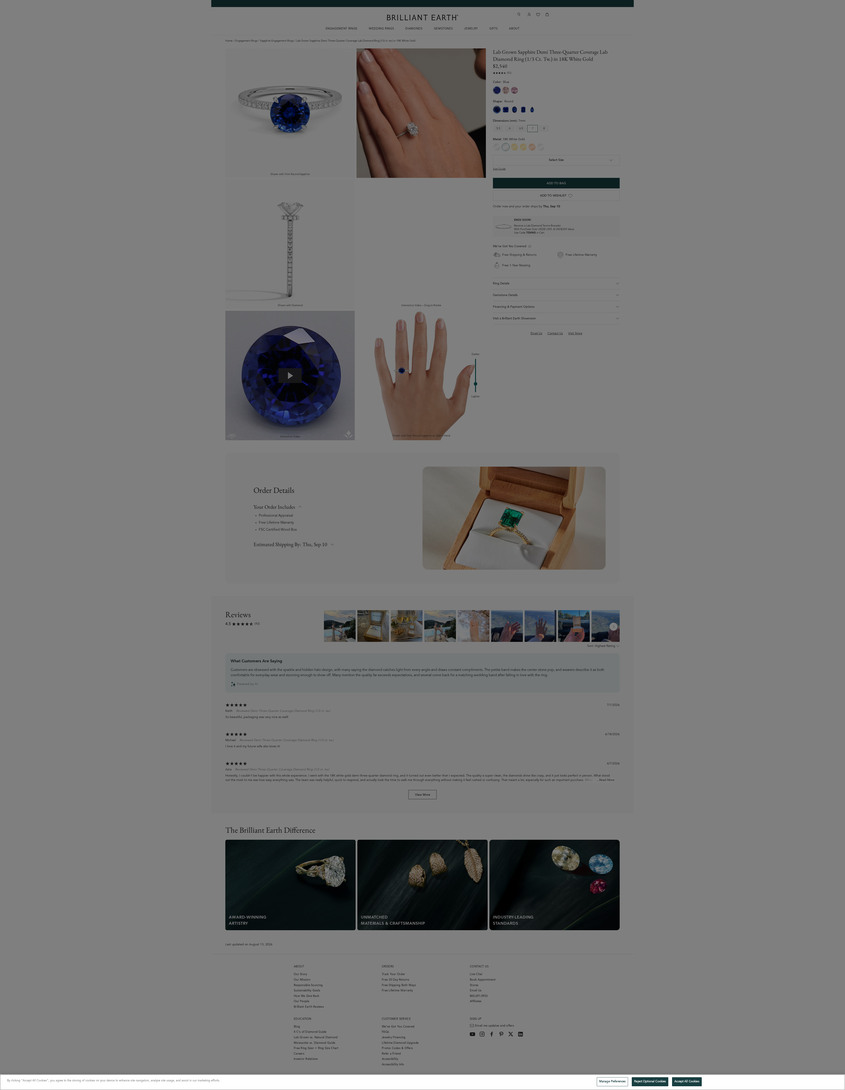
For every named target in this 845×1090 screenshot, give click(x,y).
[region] (422, 1082)
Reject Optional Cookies (650, 1081)
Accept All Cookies (686, 1081)
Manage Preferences (612, 1081)
